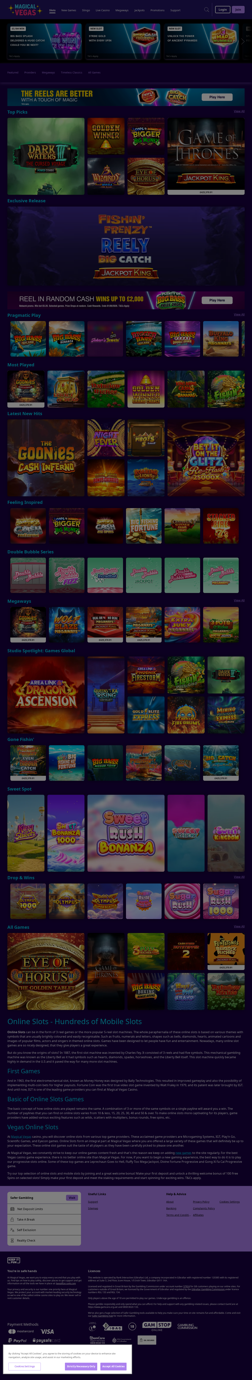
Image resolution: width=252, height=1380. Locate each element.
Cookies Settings (25, 1366)
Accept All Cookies (113, 1366)
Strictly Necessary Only (81, 1366)
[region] (67, 1359)
